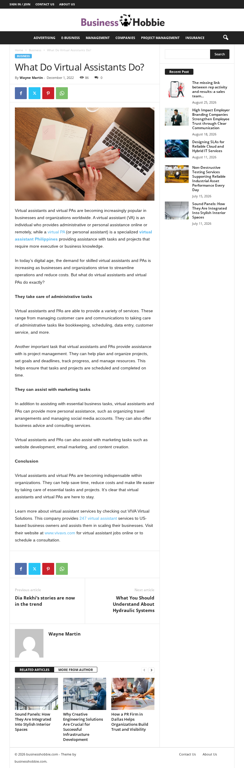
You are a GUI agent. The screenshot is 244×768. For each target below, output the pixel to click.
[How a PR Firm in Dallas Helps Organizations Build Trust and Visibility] (132, 694)
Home (19, 50)
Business (35, 50)
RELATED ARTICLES (34, 669)
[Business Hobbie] (122, 20)
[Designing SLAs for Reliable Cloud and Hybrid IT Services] (177, 148)
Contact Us (44, 4)
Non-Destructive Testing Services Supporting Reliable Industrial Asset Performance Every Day (209, 178)
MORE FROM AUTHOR (75, 669)
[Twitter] (34, 93)
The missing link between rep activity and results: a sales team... (209, 89)
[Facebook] (21, 93)
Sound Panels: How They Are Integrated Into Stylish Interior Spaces (33, 721)
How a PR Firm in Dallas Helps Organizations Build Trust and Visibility (129, 721)
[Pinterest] (48, 93)
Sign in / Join (20, 4)
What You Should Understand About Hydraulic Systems (133, 604)
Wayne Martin (31, 77)
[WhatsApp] (62, 93)
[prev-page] (144, 670)
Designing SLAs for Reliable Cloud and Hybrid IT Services (208, 146)
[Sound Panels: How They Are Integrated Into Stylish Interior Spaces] (36, 694)
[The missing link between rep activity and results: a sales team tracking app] (177, 89)
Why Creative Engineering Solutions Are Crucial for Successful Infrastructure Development (83, 726)
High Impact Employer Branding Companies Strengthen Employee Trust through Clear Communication (211, 118)
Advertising (44, 37)
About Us (67, 4)
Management (98, 37)
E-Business (70, 37)
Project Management (160, 37)
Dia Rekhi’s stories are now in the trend (45, 601)
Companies (125, 37)
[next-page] (151, 670)
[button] (225, 37)
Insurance (194, 37)
